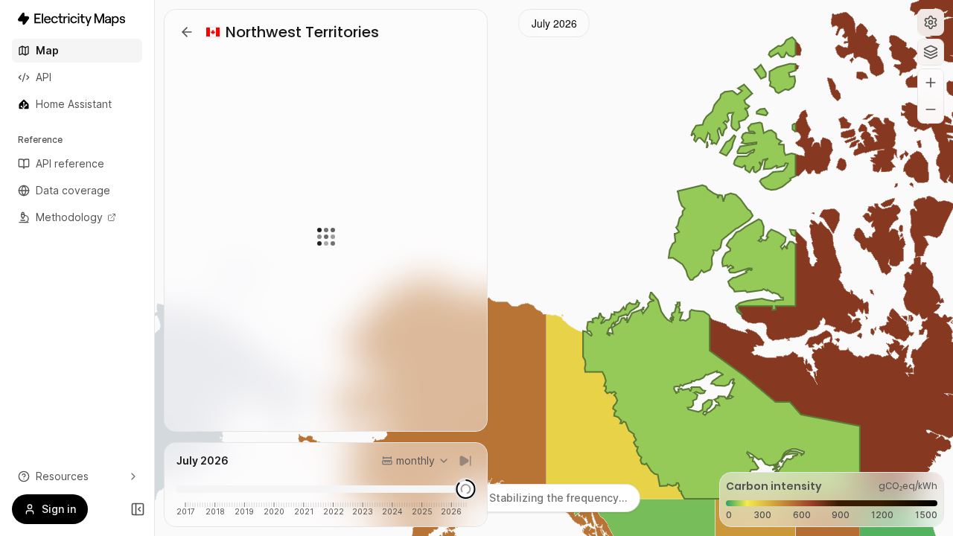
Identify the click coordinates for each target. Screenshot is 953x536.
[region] (554, 268)
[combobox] (415, 461)
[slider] (466, 489)
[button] (930, 22)
